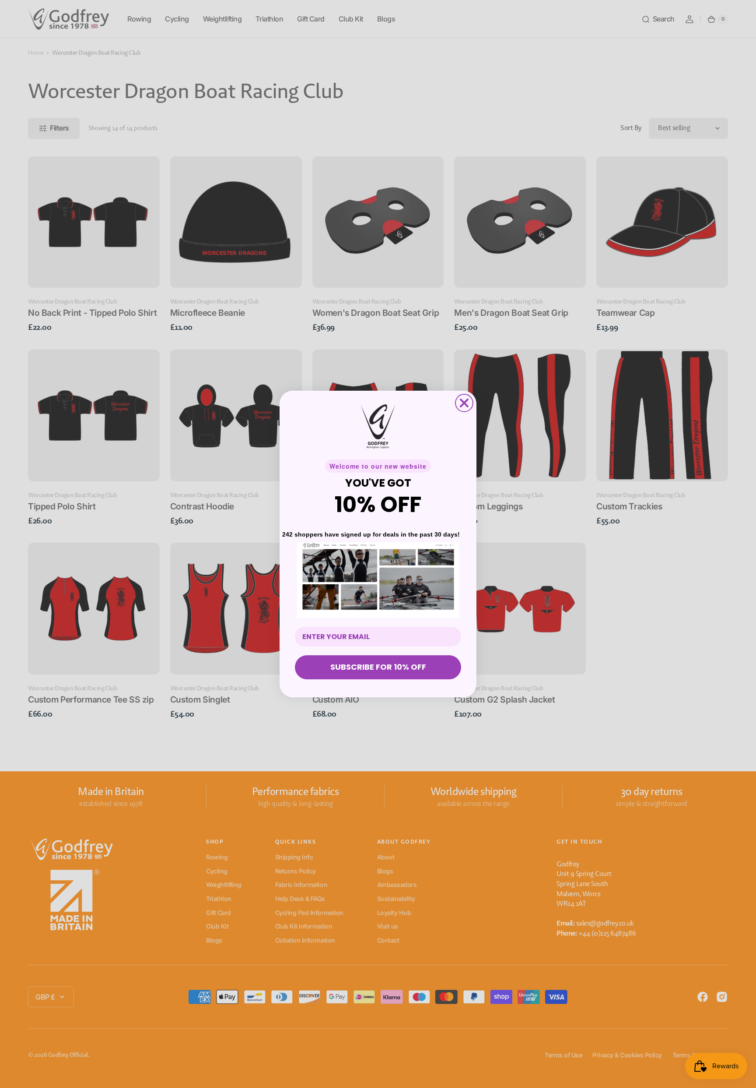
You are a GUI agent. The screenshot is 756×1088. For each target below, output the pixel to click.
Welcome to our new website (378, 466)
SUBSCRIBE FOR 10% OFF (378, 666)
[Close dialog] (464, 403)
